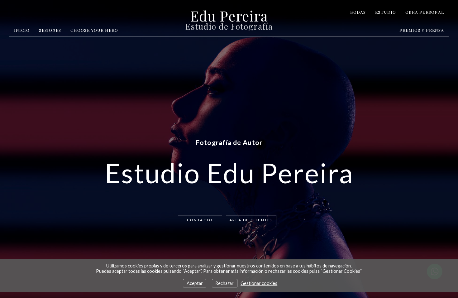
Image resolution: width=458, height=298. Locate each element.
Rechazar (224, 283)
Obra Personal (424, 12)
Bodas (358, 12)
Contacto (200, 220)
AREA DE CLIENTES (251, 220)
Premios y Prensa (421, 30)
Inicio (22, 30)
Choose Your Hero (94, 30)
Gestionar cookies (259, 283)
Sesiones (50, 30)
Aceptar (195, 283)
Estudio (385, 12)
